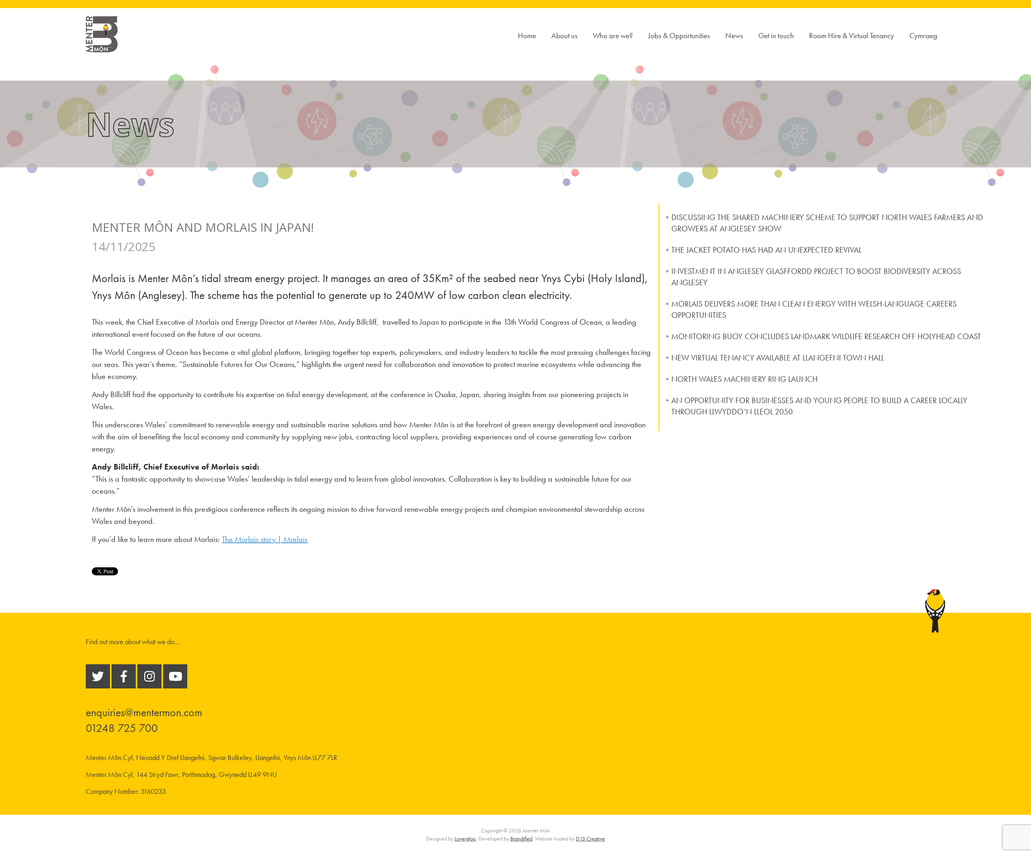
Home (527, 36)
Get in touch (776, 36)
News (734, 36)
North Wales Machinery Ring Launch (744, 379)
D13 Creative (590, 838)
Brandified (521, 838)
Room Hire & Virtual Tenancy (851, 36)
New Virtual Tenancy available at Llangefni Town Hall (777, 357)
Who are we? (613, 36)
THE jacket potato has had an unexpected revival (766, 250)
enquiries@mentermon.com (144, 712)
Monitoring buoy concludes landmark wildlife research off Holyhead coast (826, 336)
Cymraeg (923, 36)
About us (564, 36)
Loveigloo (465, 838)
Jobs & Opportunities (679, 36)
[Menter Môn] (101, 47)
